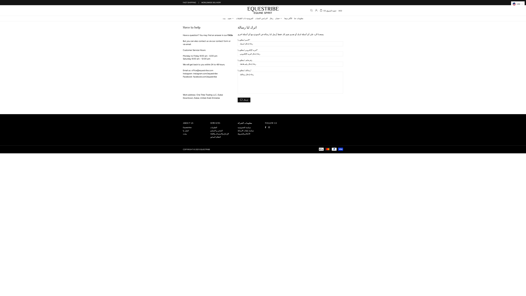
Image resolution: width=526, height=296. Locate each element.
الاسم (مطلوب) (243, 40)
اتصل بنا (186, 131)
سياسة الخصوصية (244, 127)
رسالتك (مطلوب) (244, 70)
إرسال (245, 100)
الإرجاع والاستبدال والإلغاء (219, 134)
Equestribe (263, 10)
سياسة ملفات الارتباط (246, 131)
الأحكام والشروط (244, 134)
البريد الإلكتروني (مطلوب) (247, 50)
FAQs (230, 35)
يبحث (185, 134)
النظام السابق (215, 137)
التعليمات (213, 127)
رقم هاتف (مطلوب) (245, 60)
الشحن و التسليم (216, 131)
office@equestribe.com (202, 70)
